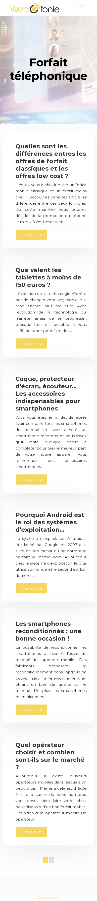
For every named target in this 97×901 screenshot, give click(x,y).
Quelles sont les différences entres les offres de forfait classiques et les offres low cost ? (50, 161)
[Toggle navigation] (81, 8)
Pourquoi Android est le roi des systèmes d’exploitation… (49, 522)
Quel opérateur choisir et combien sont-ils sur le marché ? (50, 756)
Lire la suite (31, 234)
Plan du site (48, 898)
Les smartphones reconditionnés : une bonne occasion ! (48, 631)
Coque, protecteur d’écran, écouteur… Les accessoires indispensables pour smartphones (47, 393)
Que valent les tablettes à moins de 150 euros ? (48, 277)
